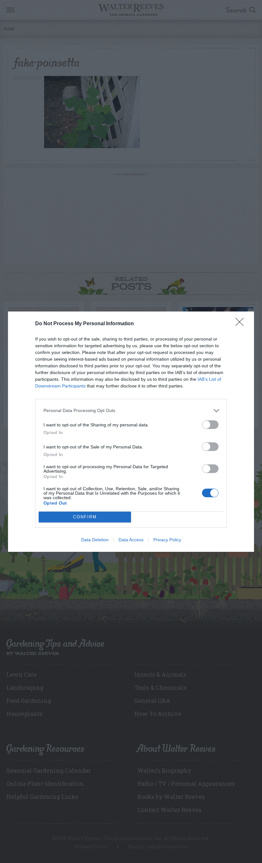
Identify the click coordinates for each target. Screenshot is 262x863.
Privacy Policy (167, 539)
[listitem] (131, 410)
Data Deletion (95, 539)
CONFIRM (85, 516)
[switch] (210, 424)
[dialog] (131, 431)
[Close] (241, 324)
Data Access (131, 539)
